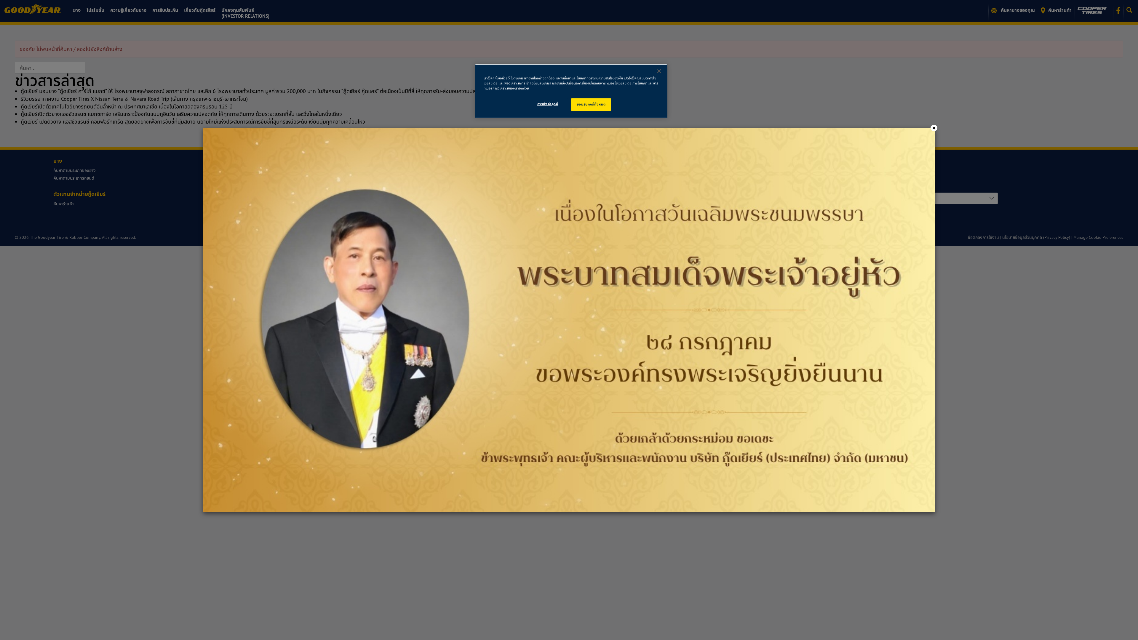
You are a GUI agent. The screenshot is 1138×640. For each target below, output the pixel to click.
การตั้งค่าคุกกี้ (547, 104)
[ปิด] (659, 71)
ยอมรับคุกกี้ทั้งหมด (591, 104)
